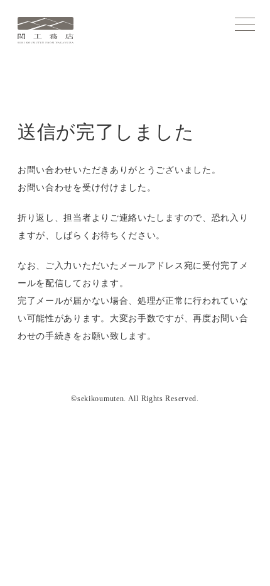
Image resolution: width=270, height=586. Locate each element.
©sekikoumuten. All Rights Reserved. (135, 398)
